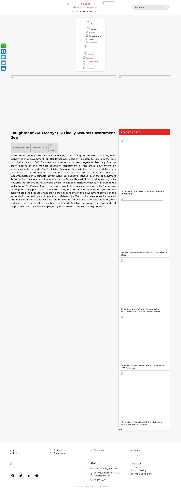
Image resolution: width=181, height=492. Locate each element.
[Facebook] (13, 475)
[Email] (3, 63)
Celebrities (92, 43)
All (92, 23)
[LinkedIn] (3, 68)
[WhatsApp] (3, 46)
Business (91, 33)
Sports (91, 39)
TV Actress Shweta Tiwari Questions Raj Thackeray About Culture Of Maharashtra (140, 310)
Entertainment (94, 36)
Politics (94, 29)
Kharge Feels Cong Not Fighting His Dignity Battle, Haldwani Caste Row (141, 423)
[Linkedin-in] (29, 475)
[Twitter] (21, 475)
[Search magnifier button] (167, 7)
